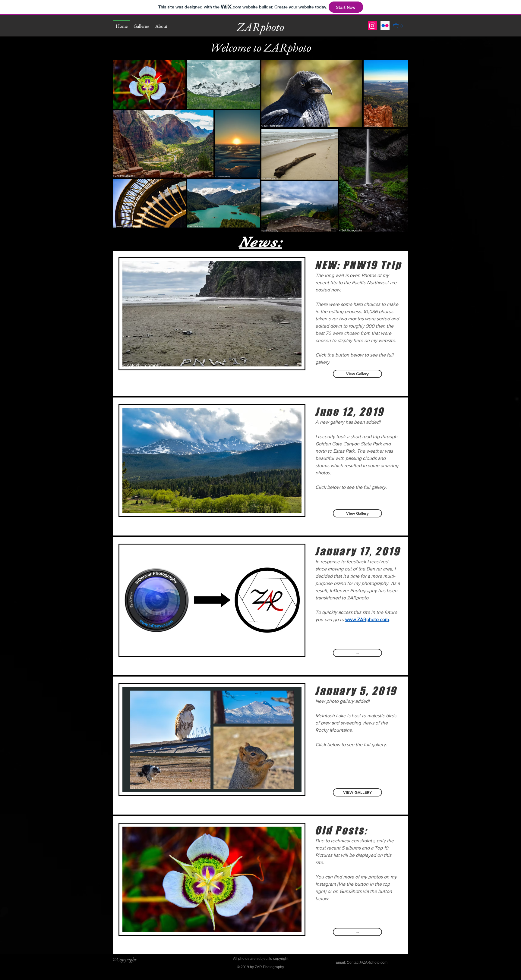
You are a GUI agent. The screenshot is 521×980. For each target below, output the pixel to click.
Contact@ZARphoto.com (367, 962)
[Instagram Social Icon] (372, 25)
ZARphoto (260, 27)
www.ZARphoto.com (367, 619)
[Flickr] (385, 25)
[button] (400, 25)
